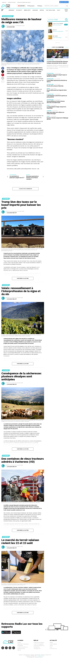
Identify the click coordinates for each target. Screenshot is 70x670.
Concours (35, 10)
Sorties (42, 10)
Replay (40, 5)
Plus (58, 10)
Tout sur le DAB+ (50, 10)
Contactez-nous (12, 2)
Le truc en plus (53, 648)
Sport (51, 647)
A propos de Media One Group (24, 2)
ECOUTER (22, 5)
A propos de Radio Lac (23, 647)
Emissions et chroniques (23, 644)
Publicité (4, 2)
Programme (31, 5)
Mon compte (64, 2)
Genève (51, 642)
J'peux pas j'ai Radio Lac (39, 645)
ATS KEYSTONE (11, 26)
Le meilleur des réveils (39, 642)
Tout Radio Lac (37, 648)
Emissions (11, 10)
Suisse (51, 645)
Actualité (19, 10)
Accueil (19, 642)
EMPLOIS (19, 650)
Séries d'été (27, 10)
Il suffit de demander (38, 644)
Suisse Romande (53, 644)
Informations (37, 647)
